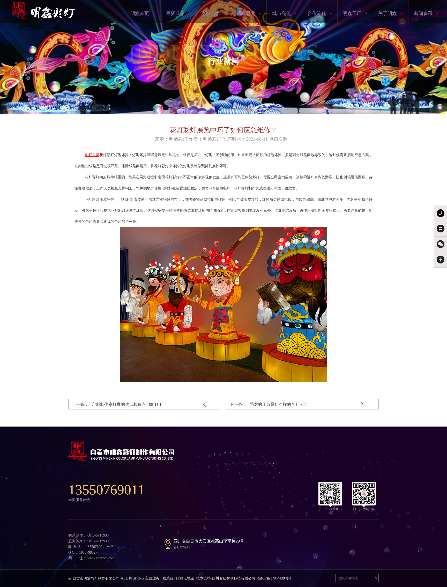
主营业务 (152, 578)
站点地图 (187, 578)
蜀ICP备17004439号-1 (274, 578)
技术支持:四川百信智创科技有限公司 (225, 578)
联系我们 (169, 578)
